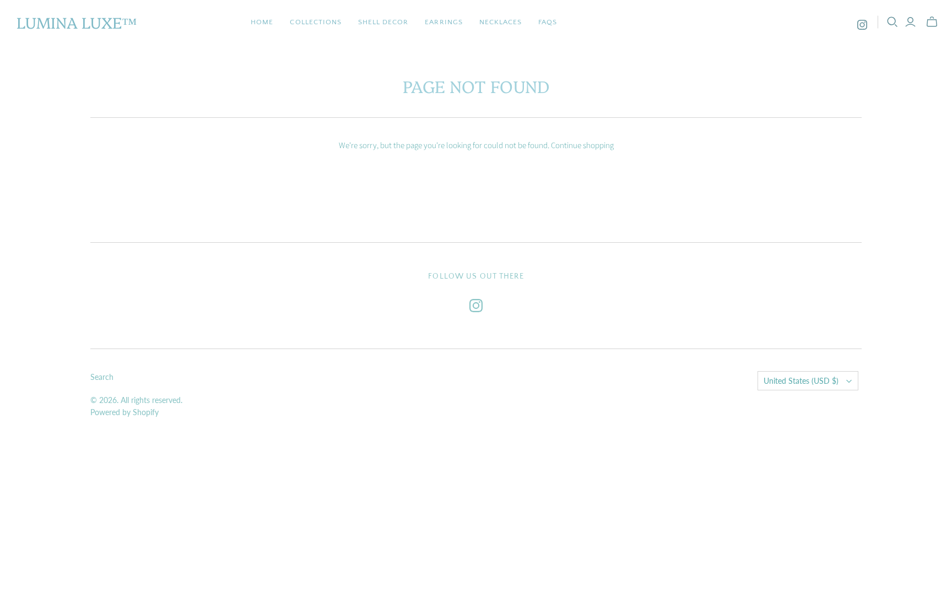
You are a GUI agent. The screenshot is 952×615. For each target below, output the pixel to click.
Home (262, 22)
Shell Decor (383, 22)
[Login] (910, 22)
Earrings (443, 22)
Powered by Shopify (124, 412)
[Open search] (892, 22)
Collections (315, 22)
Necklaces (500, 22)
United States (801, 380)
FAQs (547, 22)
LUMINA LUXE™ (77, 21)
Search (101, 377)
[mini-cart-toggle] (932, 22)
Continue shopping (582, 145)
